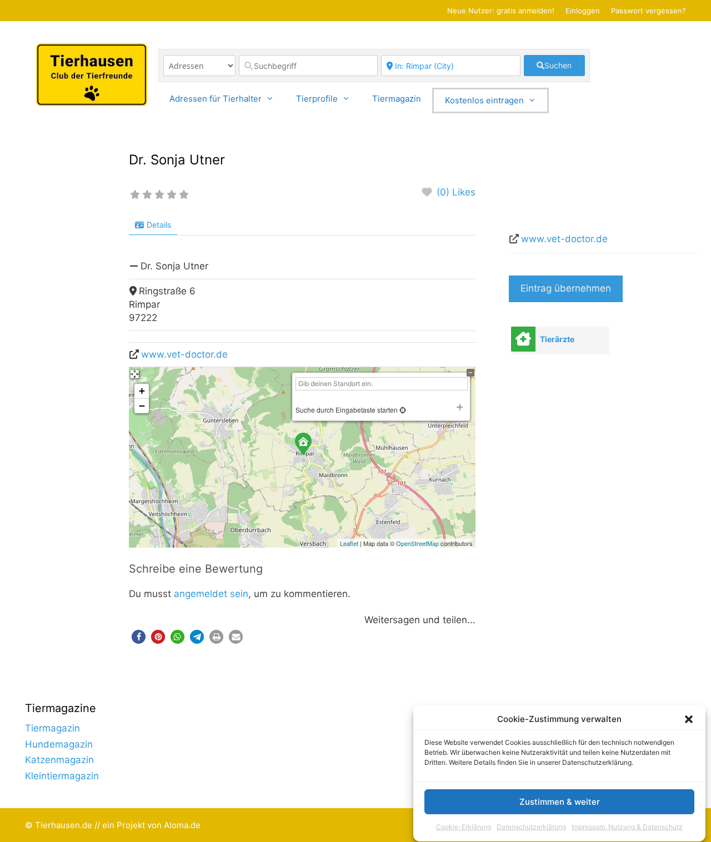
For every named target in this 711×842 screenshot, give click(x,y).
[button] (688, 719)
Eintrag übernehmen (565, 288)
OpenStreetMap (417, 543)
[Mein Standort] (402, 409)
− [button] (142, 406)
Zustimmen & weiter (559, 802)
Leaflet (349, 543)
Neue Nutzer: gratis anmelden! (500, 10)
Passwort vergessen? (648, 10)
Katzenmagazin (59, 759)
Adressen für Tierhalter (215, 98)
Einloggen (582, 10)
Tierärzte (557, 339)
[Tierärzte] (523, 339)
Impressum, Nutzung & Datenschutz (627, 827)
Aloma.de (182, 825)
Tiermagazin (396, 98)
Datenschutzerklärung (531, 827)
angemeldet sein (211, 593)
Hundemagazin (59, 744)
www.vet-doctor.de (184, 354)
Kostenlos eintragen (484, 100)
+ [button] (142, 391)
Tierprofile (317, 98)
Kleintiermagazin (62, 775)
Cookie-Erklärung (463, 827)
